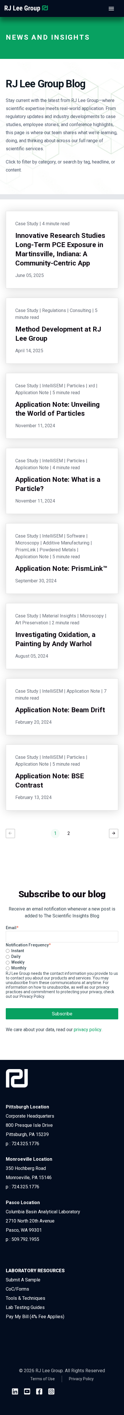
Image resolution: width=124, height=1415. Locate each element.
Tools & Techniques (25, 1298)
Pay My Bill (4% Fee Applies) (35, 1316)
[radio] (62, 951)
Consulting (80, 310)
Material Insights (59, 616)
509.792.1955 (25, 1239)
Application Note (32, 392)
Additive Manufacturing (66, 543)
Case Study (26, 223)
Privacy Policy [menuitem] (81, 1379)
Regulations (54, 310)
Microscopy (27, 543)
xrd (92, 385)
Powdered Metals (58, 549)
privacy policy (88, 1029)
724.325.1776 (25, 1143)
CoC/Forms (17, 1289)
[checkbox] (62, 959)
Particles (76, 385)
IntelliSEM (52, 385)
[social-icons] (15, 1392)
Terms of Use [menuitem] (42, 1379)
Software (76, 536)
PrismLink (25, 549)
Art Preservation (31, 622)
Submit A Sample (23, 1280)
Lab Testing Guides (25, 1307)
